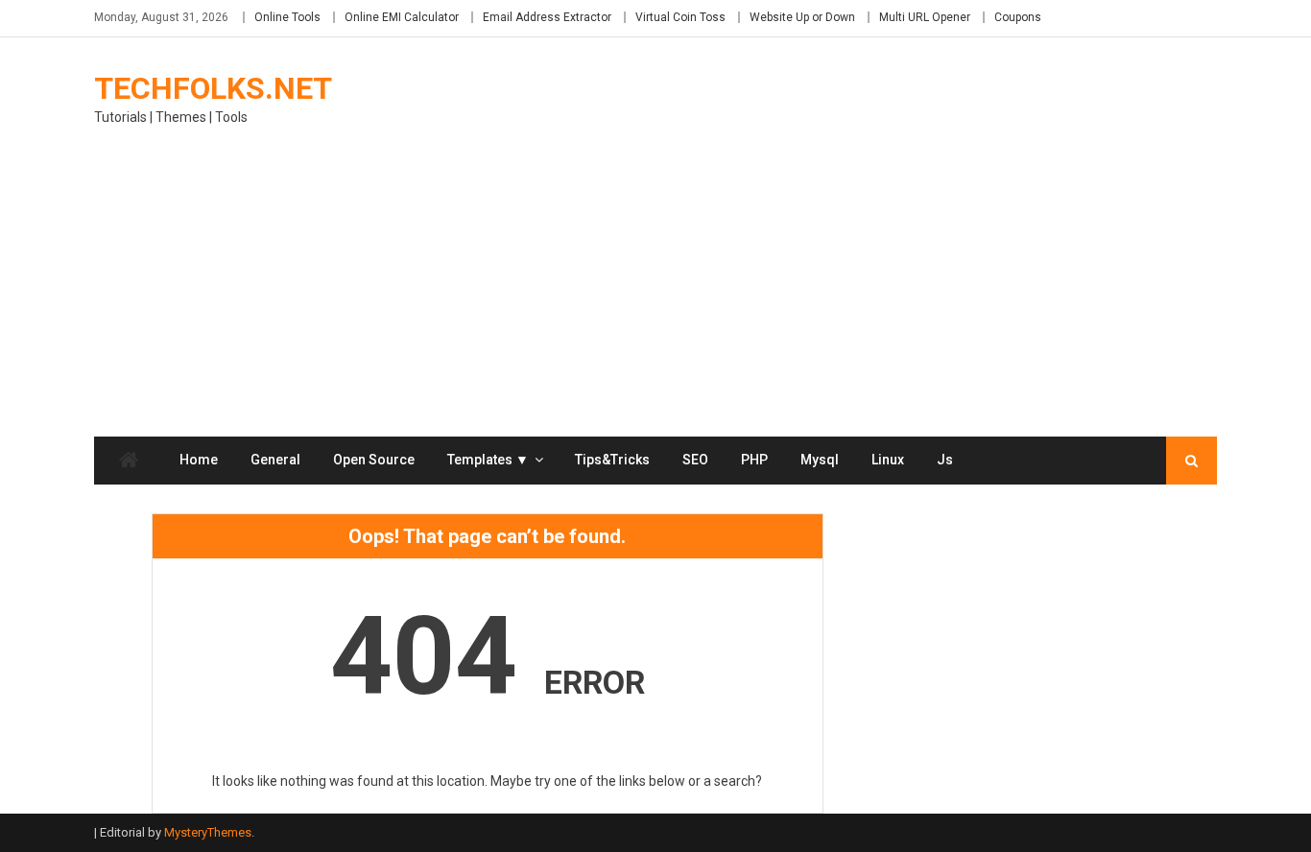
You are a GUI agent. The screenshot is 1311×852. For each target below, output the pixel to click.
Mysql (819, 459)
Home (198, 459)
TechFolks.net (213, 88)
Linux (887, 459)
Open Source (374, 459)
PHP (754, 459)
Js (945, 459)
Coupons (1017, 17)
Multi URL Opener (924, 17)
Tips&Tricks (612, 459)
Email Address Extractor (547, 17)
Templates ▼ (488, 459)
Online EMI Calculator (402, 17)
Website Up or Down (802, 17)
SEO (695, 459)
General (275, 459)
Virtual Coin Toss (680, 17)
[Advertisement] (655, 292)
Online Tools (287, 17)
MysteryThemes (207, 832)
